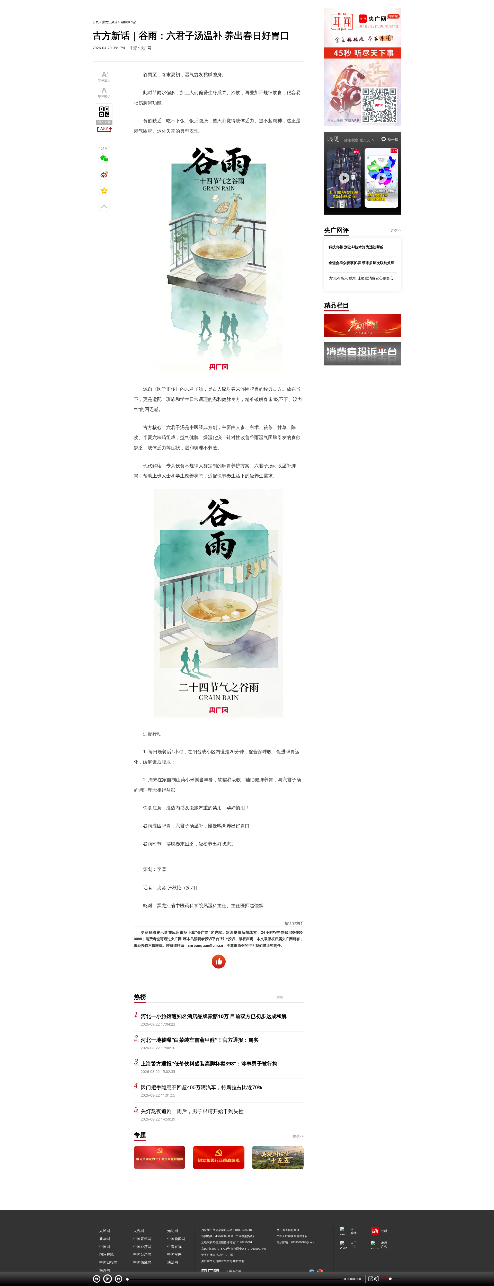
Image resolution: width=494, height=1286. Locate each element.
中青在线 (174, 1246)
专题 (140, 1135)
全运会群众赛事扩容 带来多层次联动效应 (361, 262)
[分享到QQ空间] (104, 190)
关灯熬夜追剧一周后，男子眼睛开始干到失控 (192, 1111)
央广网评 (336, 230)
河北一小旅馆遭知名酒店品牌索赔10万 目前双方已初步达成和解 (214, 1016)
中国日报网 (108, 1262)
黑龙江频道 (110, 22)
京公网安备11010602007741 (248, 1248)
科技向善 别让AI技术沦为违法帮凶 (356, 246)
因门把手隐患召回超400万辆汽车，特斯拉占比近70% (201, 1087)
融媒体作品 (128, 22)
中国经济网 (142, 1246)
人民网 (104, 1230)
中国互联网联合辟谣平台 (292, 1236)
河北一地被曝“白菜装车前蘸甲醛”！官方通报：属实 (200, 1039)
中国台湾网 (142, 1254)
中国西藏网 (142, 1262)
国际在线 (106, 1254)
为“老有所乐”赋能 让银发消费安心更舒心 (361, 278)
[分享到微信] (104, 158)
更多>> (298, 1136)
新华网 (104, 1238)
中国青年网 (142, 1238)
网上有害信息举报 (288, 1230)
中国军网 (174, 1254)
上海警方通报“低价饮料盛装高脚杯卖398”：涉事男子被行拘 (209, 1063)
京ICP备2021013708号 (215, 1248)
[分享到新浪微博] (104, 174)
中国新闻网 (176, 1238)
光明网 (172, 1230)
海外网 (104, 1270)
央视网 (138, 1230)
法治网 (172, 1262)
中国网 (104, 1246)
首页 (96, 22)
